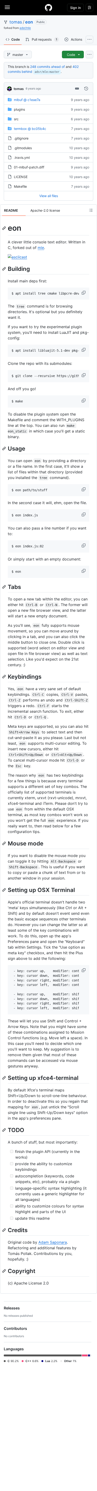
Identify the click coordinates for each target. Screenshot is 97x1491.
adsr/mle (25, 28)
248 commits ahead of (47, 67)
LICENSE (21, 177)
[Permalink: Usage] (4, 448)
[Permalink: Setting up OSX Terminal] (4, 890)
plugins (19, 109)
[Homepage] (48, 7)
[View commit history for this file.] (86, 88)
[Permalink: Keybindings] (4, 676)
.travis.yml (22, 158)
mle (41, 247)
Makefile (20, 186)
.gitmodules (23, 148)
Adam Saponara (52, 1242)
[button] (84, 292)
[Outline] (91, 210)
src (16, 119)
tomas (15, 21)
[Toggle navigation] (7, 7)
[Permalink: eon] (4, 228)
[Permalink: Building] (4, 268)
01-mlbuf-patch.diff (29, 167)
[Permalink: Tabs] (4, 587)
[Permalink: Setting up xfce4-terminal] (4, 1077)
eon (29, 21)
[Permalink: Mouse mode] (4, 843)
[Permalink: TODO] (4, 1130)
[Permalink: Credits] (4, 1230)
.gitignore (21, 138)
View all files (48, 196)
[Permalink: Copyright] (4, 1271)
